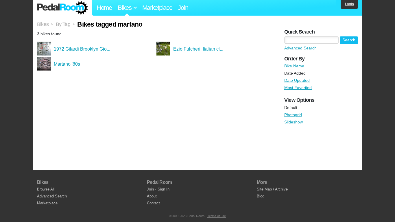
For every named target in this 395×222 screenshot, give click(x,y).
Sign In (163, 189)
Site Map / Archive (272, 189)
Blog (260, 196)
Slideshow (293, 122)
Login (349, 4)
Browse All (46, 189)
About (152, 196)
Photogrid (293, 114)
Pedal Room (62, 8)
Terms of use (216, 216)
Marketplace (157, 7)
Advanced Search (300, 48)
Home (104, 7)
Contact (153, 203)
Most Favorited (298, 87)
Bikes (43, 24)
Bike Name (294, 66)
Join (183, 7)
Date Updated (297, 80)
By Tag (63, 24)
